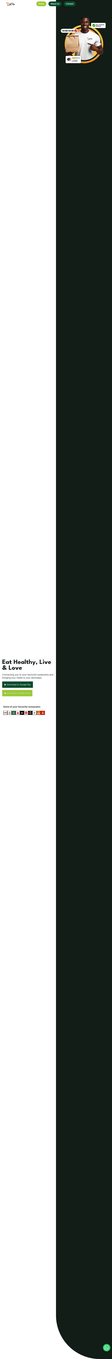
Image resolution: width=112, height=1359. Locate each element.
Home (41, 4)
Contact (70, 4)
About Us (55, 4)
